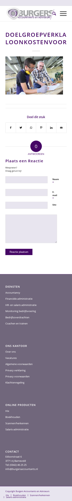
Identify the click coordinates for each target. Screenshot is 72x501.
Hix (7, 411)
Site (54, 204)
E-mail (54, 195)
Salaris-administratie (17, 429)
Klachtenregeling (14, 382)
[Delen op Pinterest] (41, 128)
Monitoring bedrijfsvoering (20, 311)
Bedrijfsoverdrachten (17, 317)
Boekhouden (12, 417)
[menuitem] (52, 13)
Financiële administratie (18, 298)
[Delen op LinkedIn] (51, 128)
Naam (55, 181)
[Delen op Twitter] (21, 128)
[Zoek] (52, 13)
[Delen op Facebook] (11, 128)
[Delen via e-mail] (61, 128)
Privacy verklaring (15, 370)
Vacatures (11, 358)
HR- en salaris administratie (20, 305)
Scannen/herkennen (17, 423)
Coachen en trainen (16, 323)
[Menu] (61, 13)
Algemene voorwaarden (19, 364)
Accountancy (12, 292)
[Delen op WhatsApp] (31, 128)
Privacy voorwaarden (17, 376)
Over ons (10, 351)
